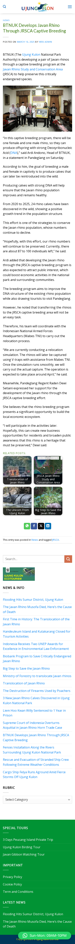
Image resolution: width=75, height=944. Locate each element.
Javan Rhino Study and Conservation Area (33, 69)
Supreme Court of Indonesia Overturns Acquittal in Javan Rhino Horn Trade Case (32, 725)
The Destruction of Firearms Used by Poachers (36, 691)
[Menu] (70, 6)
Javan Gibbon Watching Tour (24, 854)
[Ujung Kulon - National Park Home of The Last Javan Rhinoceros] (37, 6)
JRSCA (55, 539)
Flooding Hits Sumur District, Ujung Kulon (33, 599)
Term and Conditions (18, 892)
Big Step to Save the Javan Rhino (26, 668)
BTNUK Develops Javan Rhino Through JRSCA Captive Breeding (36, 737)
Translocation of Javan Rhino (24, 683)
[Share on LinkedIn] (48, 526)
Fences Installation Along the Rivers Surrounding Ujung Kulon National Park (32, 749)
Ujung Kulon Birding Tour (21, 847)
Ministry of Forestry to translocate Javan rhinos (37, 676)
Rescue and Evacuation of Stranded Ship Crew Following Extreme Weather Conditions (36, 762)
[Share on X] (41, 526)
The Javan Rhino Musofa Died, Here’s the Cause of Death (37, 609)
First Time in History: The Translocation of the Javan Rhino (36, 621)
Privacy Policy (12, 877)
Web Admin (45, 41)
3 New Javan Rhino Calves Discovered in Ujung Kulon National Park (36, 700)
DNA (13, 153)
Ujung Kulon (31, 54)
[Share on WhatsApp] (27, 526)
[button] (44, 935)
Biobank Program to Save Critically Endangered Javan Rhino (37, 658)
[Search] (4, 6)
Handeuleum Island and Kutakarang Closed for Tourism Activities (36, 634)
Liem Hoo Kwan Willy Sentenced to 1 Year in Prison (34, 713)
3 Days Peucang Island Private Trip (28, 840)
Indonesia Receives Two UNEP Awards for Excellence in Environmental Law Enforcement (36, 646)
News (6, 20)
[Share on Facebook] (34, 526)
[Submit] (68, 559)
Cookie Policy (12, 884)
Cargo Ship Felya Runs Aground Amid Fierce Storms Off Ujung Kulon (34, 774)
